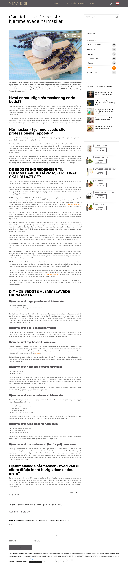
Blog (92, 3)
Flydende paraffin (52, 274)
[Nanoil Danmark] (19, 3)
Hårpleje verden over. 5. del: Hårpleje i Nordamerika (104, 119)
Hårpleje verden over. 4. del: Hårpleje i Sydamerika (104, 127)
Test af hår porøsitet (75, 3)
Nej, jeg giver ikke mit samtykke (50, 561)
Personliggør (65, 561)
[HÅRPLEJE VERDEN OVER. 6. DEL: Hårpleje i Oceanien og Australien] (90, 111)
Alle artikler (91, 40)
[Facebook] (10, 495)
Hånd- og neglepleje (101, 45)
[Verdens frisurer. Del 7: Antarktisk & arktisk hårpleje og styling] (90, 103)
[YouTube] (18, 495)
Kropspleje (101, 49)
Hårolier (101, 63)
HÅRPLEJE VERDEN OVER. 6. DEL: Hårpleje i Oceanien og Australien (104, 111)
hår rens (37, 353)
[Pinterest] (13, 495)
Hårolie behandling (73, 204)
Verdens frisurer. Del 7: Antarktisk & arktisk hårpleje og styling (105, 102)
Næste (78, 493)
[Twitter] (15, 495)
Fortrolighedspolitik (16, 553)
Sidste (71, 493)
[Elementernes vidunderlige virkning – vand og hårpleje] (90, 94)
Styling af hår (101, 72)
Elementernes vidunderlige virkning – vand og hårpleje (104, 93)
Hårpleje (101, 68)
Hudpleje (101, 54)
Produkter (57, 3)
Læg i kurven (101, 150)
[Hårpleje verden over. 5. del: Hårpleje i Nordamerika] (90, 120)
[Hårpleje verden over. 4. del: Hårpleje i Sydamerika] (90, 128)
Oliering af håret (101, 58)
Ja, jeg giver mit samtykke (35, 561)
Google (32, 559)
